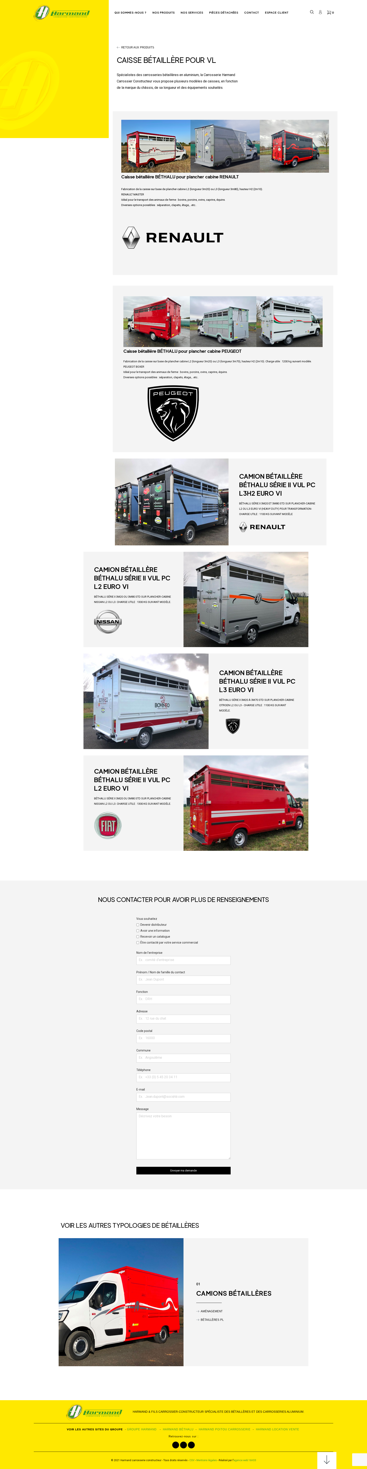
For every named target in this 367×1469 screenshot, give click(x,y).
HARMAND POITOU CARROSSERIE (225, 1429)
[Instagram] (183, 1445)
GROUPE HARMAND (142, 1429)
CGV (192, 1460)
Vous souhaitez (167, 930)
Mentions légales (206, 1460)
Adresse (142, 1011)
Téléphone (143, 1070)
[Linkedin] (191, 1445)
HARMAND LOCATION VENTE (277, 1429)
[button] (135, 47)
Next (332, 146)
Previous (118, 146)
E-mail (140, 1089)
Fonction (142, 991)
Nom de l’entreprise (149, 952)
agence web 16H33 (245, 1460)
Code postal (144, 1031)
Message (142, 1109)
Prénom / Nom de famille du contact (160, 972)
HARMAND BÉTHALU (178, 1429)
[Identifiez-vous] (320, 13)
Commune (143, 1050)
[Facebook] (175, 1445)
